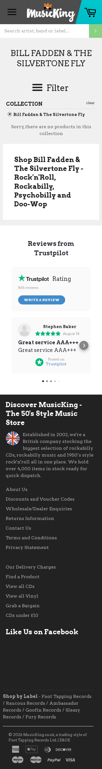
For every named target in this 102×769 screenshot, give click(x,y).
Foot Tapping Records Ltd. (32, 740)
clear (90, 103)
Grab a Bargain (23, 605)
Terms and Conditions (31, 537)
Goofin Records (43, 710)
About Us (16, 489)
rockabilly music (36, 455)
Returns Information (30, 518)
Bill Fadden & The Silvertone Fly (48, 114)
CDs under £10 (22, 615)
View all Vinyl (22, 596)
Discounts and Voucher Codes (40, 499)
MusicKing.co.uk (38, 735)
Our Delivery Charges (31, 567)
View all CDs (20, 586)
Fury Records (41, 717)
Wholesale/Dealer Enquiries (39, 508)
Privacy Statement (27, 547)
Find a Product (22, 576)
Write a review (42, 300)
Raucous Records (25, 703)
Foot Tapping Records (67, 696)
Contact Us (18, 528)
